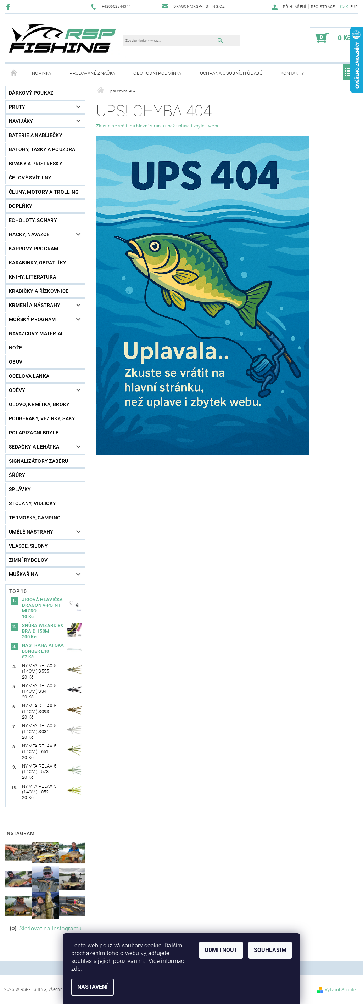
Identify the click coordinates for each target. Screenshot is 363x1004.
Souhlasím (270, 950)
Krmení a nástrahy (34, 305)
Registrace (323, 7)
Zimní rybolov (28, 560)
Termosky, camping (35, 517)
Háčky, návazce (29, 234)
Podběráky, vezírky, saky (42, 418)
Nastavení (92, 986)
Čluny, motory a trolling (44, 192)
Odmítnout (221, 950)
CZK (344, 6)
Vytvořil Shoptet (341, 989)
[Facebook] (9, 7)
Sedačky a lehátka (34, 447)
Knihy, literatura (32, 277)
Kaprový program (33, 248)
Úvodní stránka (14, 73)
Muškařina (23, 574)
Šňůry (17, 475)
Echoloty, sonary (33, 220)
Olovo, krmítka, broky (39, 404)
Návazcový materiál (36, 333)
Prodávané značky (92, 73)
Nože (15, 347)
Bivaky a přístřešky (35, 163)
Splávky (20, 489)
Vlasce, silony (28, 546)
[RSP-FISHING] (67, 41)
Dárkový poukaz (31, 93)
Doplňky (20, 206)
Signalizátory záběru (38, 461)
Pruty (17, 107)
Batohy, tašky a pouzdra (42, 149)
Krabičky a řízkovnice (39, 291)
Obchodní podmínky (157, 73)
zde (75, 968)
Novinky (42, 73)
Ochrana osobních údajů (231, 73)
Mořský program (32, 319)
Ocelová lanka (29, 376)
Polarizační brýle (33, 432)
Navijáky (21, 121)
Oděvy (17, 390)
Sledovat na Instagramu (50, 928)
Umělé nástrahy (31, 532)
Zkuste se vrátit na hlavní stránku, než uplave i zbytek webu (157, 126)
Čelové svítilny (30, 178)
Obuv (15, 362)
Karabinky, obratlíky (37, 263)
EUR (354, 7)
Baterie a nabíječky (35, 135)
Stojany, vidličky (32, 503)
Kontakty (292, 73)
